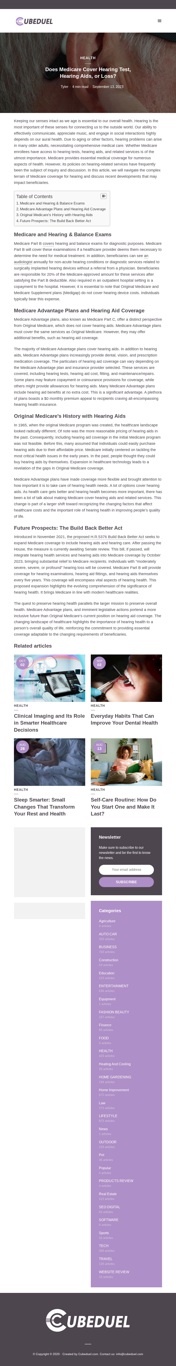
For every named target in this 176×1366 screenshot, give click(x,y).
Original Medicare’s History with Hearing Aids (56, 215)
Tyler (64, 87)
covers (48, 243)
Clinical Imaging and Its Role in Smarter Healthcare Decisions (49, 723)
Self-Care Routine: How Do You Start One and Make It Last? (123, 807)
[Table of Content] (103, 196)
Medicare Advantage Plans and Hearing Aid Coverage (63, 209)
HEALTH (88, 58)
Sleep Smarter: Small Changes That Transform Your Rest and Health (44, 807)
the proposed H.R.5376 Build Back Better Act (105, 537)
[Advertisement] (49, 862)
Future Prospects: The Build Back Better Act (55, 221)
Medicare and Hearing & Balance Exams (52, 203)
